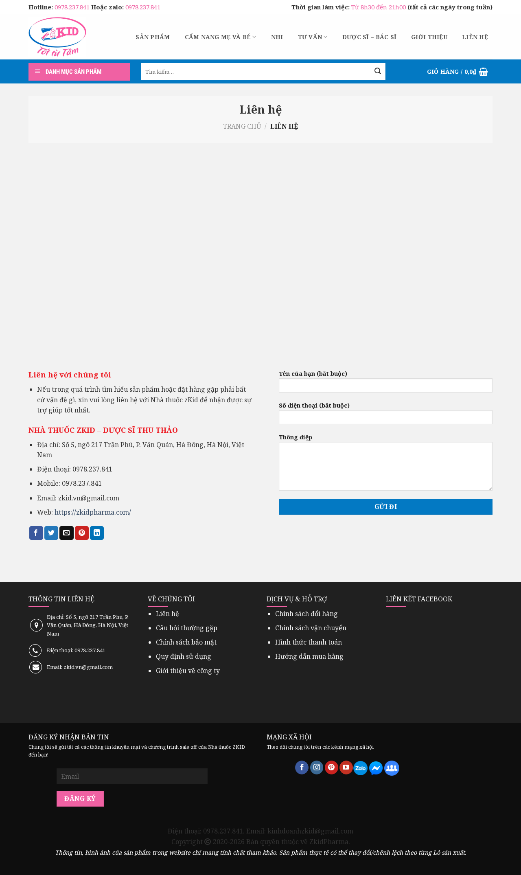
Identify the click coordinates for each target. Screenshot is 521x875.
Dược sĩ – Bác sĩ (369, 37)
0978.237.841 (73, 7)
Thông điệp (295, 437)
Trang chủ (242, 126)
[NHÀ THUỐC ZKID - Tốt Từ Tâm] (57, 37)
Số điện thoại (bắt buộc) (314, 405)
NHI (277, 37)
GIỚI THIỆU (429, 37)
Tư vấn (310, 37)
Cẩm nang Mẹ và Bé (218, 37)
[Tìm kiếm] (378, 72)
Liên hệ (475, 37)
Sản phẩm (153, 37)
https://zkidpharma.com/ (93, 512)
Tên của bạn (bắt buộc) (313, 373)
